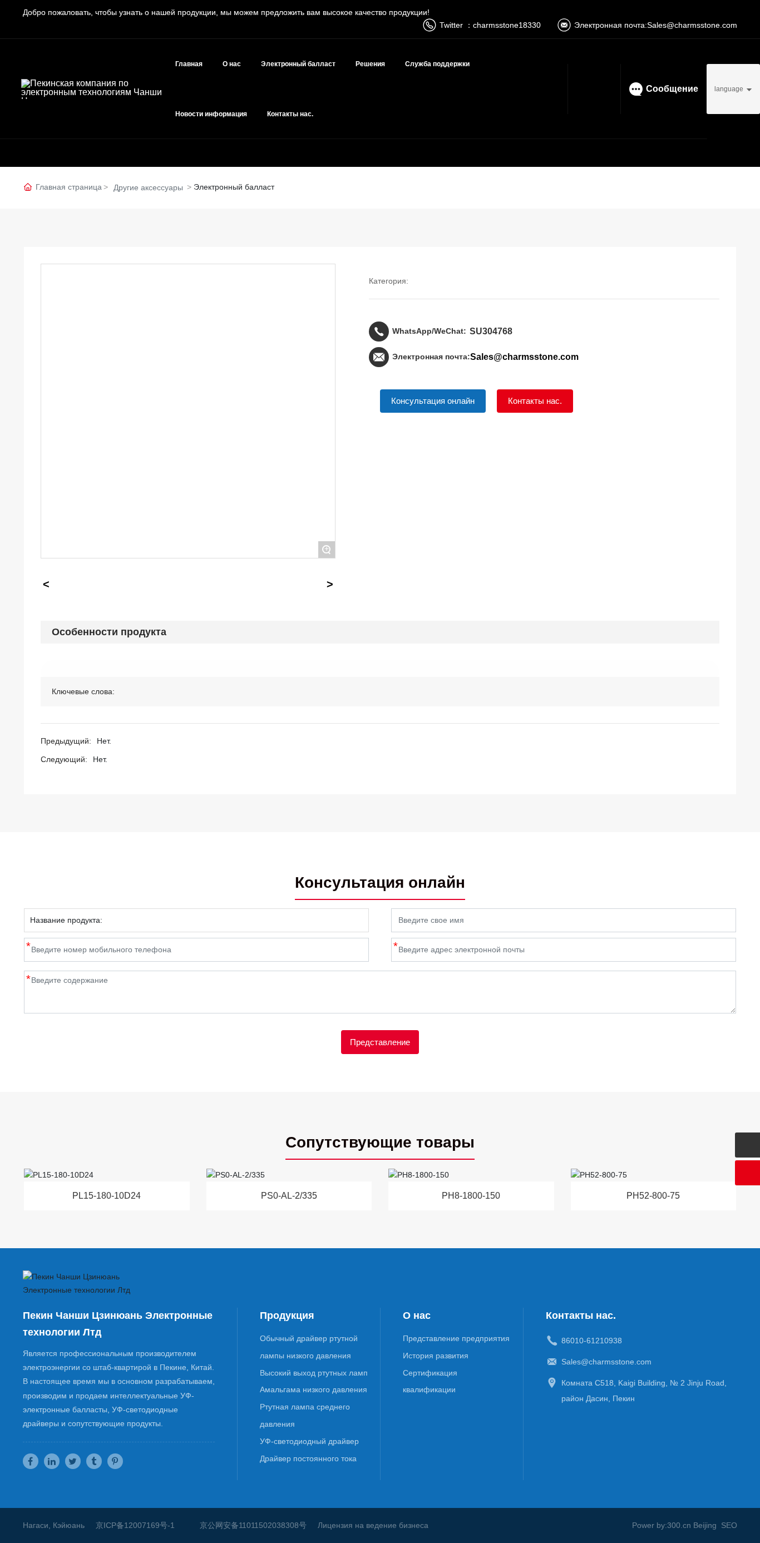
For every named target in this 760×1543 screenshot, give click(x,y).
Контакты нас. (290, 114)
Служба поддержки (437, 64)
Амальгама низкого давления (313, 1389)
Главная (189, 64)
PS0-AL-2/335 (289, 1195)
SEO (729, 1525)
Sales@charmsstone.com (692, 25)
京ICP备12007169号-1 (135, 1525)
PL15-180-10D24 (106, 1195)
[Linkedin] (52, 1461)
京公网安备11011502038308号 (253, 1525)
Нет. (104, 740)
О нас (232, 64)
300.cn (679, 1525)
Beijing (705, 1525)
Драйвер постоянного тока (308, 1458)
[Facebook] (30, 1461)
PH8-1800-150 (471, 1195)
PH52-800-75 (653, 1195)
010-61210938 (596, 1340)
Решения (370, 64)
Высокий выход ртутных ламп (314, 1372)
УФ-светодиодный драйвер (309, 1441)
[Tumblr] (94, 1461)
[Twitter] (73, 1461)
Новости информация (211, 114)
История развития (435, 1355)
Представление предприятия (456, 1338)
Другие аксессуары (148, 187)
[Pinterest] (115, 1461)
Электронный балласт (298, 64)
